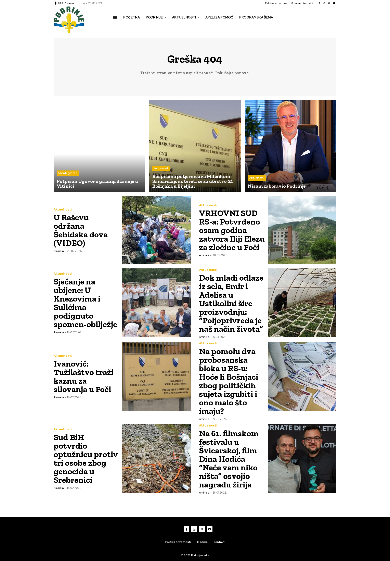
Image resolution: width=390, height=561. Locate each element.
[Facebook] (319, 3)
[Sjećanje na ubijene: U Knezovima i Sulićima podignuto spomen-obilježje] (156, 302)
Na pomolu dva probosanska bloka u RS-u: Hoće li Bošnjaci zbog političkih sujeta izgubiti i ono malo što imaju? (228, 381)
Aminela (59, 251)
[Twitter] (329, 3)
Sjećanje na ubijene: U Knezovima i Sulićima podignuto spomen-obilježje (85, 302)
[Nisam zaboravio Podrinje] (290, 146)
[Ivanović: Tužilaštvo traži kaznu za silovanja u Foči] (156, 376)
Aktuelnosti (161, 168)
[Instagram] (324, 3)
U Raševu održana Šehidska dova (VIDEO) (81, 230)
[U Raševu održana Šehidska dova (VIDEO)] (156, 230)
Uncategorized (67, 173)
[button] (117, 26)
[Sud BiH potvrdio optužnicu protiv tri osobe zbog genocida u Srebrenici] (156, 458)
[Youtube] (334, 3)
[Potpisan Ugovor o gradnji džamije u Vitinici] (99, 146)
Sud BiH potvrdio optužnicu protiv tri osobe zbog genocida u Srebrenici (86, 458)
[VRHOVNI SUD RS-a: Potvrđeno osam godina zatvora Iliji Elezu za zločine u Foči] (302, 230)
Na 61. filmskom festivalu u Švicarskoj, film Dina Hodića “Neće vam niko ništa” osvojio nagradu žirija (229, 459)
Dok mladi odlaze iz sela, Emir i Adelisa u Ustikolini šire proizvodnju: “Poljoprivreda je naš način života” (231, 303)
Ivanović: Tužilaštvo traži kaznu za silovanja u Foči (84, 376)
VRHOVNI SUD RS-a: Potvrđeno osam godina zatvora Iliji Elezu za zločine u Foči (232, 230)
